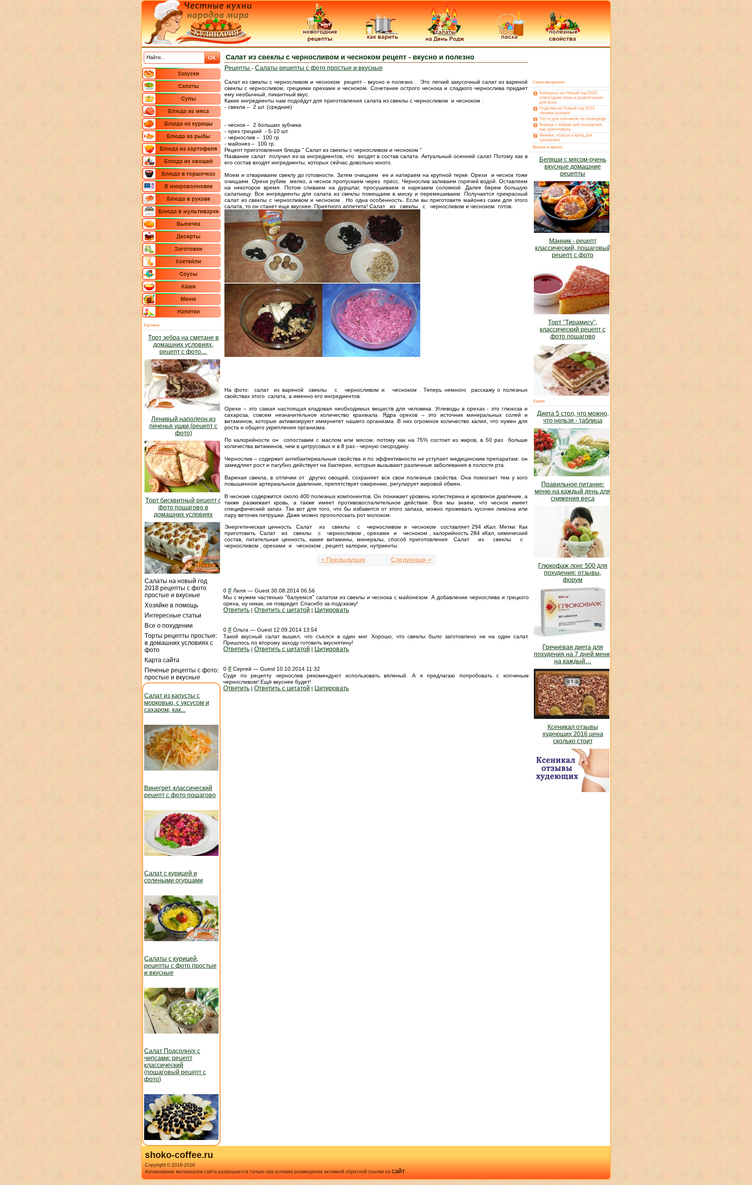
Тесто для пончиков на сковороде (572, 118)
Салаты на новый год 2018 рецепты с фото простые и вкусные (176, 588)
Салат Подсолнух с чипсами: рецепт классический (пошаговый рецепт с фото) (175, 1065)
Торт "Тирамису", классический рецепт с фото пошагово (573, 329)
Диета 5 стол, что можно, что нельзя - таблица (573, 417)
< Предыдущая (343, 559)
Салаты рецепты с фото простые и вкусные (319, 68)
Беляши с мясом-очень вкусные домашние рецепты (572, 166)
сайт (398, 1171)
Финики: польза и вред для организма (565, 137)
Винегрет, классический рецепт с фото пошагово (180, 791)
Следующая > (411, 559)
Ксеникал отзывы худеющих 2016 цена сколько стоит (572, 734)
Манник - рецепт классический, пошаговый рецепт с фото (573, 248)
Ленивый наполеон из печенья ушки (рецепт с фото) (183, 426)
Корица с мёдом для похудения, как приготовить (571, 126)
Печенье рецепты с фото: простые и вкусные (182, 674)
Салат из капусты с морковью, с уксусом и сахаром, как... (176, 702)
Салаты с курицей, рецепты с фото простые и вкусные (180, 965)
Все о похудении (169, 625)
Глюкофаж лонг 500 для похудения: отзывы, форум (572, 572)
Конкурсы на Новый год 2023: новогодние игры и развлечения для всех (571, 97)
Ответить (236, 610)
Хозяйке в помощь (171, 605)
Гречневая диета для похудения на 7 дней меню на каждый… (572, 654)
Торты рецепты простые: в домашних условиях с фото (181, 642)
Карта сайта (162, 660)
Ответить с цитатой (282, 610)
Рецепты (237, 68)
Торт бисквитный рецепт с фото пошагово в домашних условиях (183, 507)
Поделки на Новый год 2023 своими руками (567, 110)
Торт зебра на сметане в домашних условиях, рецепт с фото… (183, 344)
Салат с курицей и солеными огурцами (173, 877)
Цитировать (332, 610)
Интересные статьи (173, 615)
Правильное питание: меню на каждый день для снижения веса (573, 491)
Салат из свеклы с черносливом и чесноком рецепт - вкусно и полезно (350, 57)
